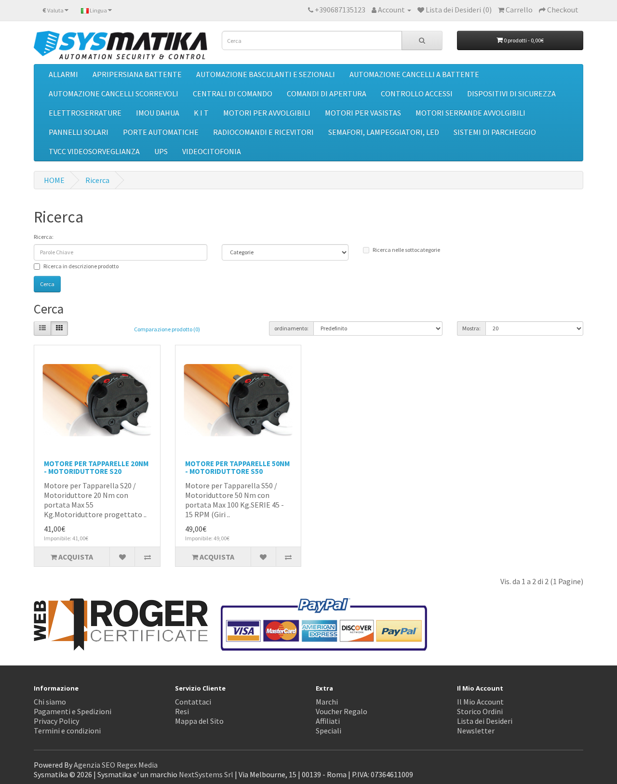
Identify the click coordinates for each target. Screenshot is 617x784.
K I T (201, 113)
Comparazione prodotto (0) (167, 329)
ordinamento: (291, 328)
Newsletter (476, 730)
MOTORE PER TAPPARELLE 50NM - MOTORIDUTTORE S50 (237, 467)
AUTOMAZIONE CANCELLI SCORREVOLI (113, 93)
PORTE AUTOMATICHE (161, 132)
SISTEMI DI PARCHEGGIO (495, 132)
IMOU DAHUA (157, 113)
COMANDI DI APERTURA (326, 93)
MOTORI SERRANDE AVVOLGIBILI (470, 113)
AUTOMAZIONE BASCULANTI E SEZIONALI (265, 74)
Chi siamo (50, 701)
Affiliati (328, 721)
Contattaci (193, 701)
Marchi (327, 701)
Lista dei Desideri (484, 721)
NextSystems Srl (206, 774)
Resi (182, 711)
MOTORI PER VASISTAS (363, 113)
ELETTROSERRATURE (85, 113)
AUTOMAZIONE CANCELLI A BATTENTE (414, 74)
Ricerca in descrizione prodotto (81, 266)
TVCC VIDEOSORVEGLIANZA (94, 151)
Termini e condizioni (67, 730)
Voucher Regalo (341, 711)
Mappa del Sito (199, 721)
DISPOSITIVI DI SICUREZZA (511, 93)
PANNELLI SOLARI (78, 132)
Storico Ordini (480, 711)
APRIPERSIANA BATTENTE (137, 74)
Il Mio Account (480, 701)
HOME (54, 180)
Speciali (328, 730)
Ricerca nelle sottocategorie (406, 249)
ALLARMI (63, 74)
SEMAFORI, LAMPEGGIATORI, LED (383, 132)
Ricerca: (44, 236)
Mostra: (471, 328)
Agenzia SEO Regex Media (116, 765)
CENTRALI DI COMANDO (232, 93)
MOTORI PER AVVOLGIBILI (266, 113)
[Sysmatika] (120, 45)
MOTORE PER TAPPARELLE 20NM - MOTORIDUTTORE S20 (96, 467)
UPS (161, 151)
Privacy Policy (56, 721)
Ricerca (97, 180)
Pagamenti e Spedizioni (72, 711)
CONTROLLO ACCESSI (417, 93)
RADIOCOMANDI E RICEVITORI (263, 132)
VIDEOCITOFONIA (211, 151)
